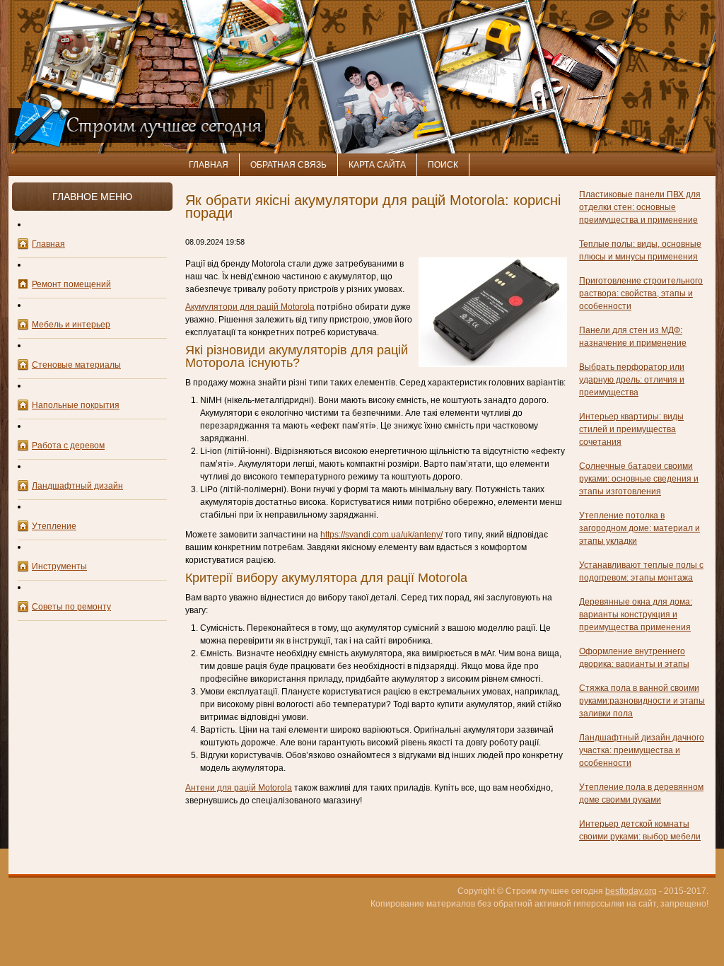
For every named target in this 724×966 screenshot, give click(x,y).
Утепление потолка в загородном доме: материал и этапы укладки (639, 528)
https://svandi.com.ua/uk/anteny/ (381, 535)
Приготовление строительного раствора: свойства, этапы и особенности (641, 293)
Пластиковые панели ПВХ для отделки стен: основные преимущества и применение (640, 207)
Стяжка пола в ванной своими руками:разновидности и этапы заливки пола (642, 700)
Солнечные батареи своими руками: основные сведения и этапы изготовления (639, 478)
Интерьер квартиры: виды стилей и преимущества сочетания (631, 429)
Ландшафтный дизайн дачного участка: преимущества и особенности (641, 750)
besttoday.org (631, 891)
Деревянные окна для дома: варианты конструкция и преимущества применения (635, 614)
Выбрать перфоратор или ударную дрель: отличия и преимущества (631, 379)
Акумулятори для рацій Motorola (250, 307)
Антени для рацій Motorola (238, 788)
